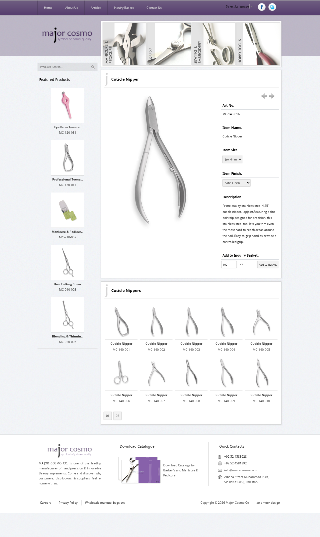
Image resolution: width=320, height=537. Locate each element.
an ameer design (268, 502)
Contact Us (154, 8)
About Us (71, 8)
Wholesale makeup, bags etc (105, 502)
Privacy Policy (68, 502)
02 (117, 416)
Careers (45, 502)
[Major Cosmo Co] (68, 35)
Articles (96, 8)
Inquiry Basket (124, 8)
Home (48, 8)
